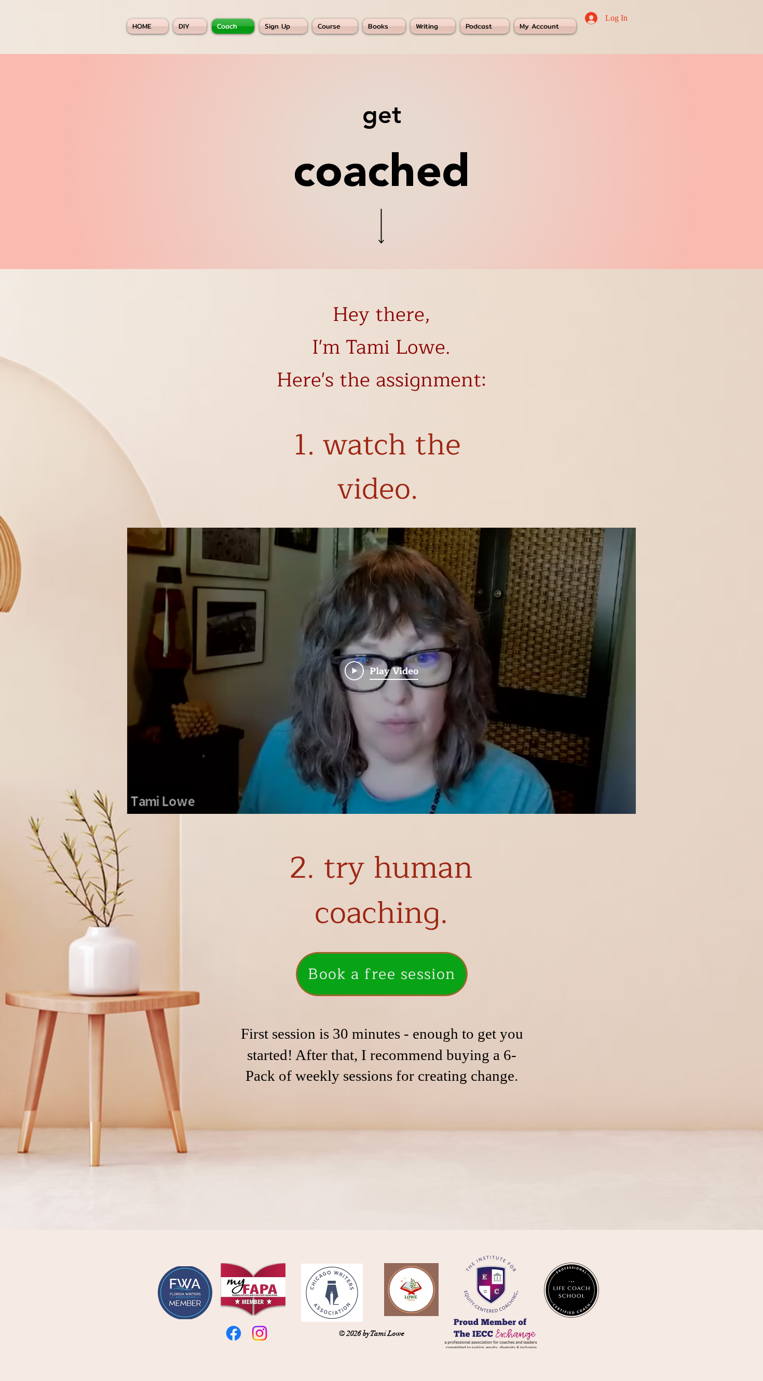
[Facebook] (233, 1333)
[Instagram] (259, 1333)
